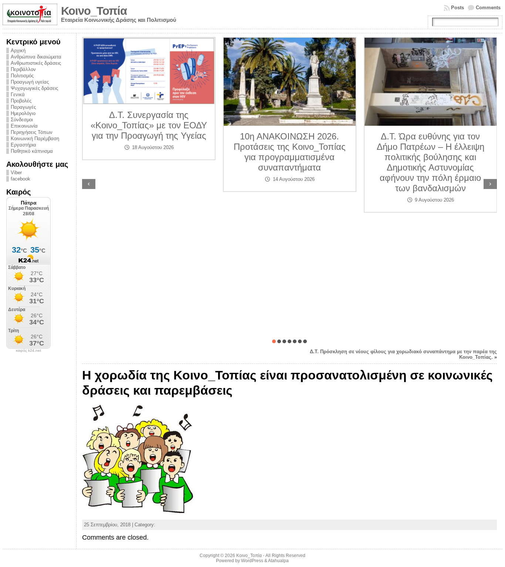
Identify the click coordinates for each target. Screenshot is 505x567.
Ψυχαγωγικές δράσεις (34, 88)
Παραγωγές (23, 107)
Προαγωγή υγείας (30, 82)
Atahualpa (278, 560)
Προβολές (21, 101)
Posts (457, 7)
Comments (488, 7)
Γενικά (18, 94)
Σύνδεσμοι (22, 119)
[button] (274, 341)
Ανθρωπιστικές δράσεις (36, 63)
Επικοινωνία (24, 126)
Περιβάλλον (23, 69)
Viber (16, 172)
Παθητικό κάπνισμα (32, 151)
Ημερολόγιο (23, 113)
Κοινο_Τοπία (94, 10)
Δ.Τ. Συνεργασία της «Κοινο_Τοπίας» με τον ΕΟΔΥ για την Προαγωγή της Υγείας (149, 125)
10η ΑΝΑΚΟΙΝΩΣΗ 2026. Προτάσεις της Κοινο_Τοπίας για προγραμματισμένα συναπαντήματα (290, 151)
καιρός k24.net (28, 350)
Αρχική (18, 50)
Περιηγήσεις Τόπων (31, 132)
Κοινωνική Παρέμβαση (35, 138)
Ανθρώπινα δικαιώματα (36, 57)
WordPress (252, 560)
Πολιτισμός (22, 75)
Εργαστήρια (23, 145)
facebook (20, 179)
